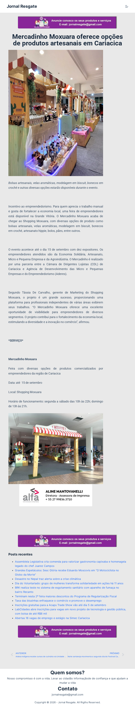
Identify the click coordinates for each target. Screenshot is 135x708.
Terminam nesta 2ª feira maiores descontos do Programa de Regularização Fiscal (66, 596)
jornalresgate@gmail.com (67, 694)
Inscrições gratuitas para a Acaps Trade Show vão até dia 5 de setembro (60, 605)
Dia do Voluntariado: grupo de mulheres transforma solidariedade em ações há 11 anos (69, 583)
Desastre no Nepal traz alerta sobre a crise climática (48, 578)
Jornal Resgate (22, 6)
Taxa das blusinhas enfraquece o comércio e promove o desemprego (58, 600)
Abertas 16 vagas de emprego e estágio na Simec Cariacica (52, 618)
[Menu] (126, 6)
